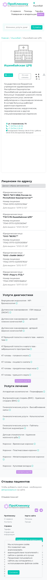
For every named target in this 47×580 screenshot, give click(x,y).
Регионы (28, 519)
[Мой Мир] (39, 79)
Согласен (13, 572)
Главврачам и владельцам (24, 14)
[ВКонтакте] (36, 74)
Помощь (28, 11)
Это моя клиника (25, 76)
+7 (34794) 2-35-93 (15, 128)
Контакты (8, 522)
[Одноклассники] (39, 74)
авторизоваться (8, 490)
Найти (37, 27)
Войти (40, 14)
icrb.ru (9, 75)
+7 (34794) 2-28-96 (15, 126)
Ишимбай (16, 38)
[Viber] (39, 77)
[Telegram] (36, 77)
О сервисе (16, 11)
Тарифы (39, 11)
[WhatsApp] (37, 79)
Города (28, 522)
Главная (5, 38)
